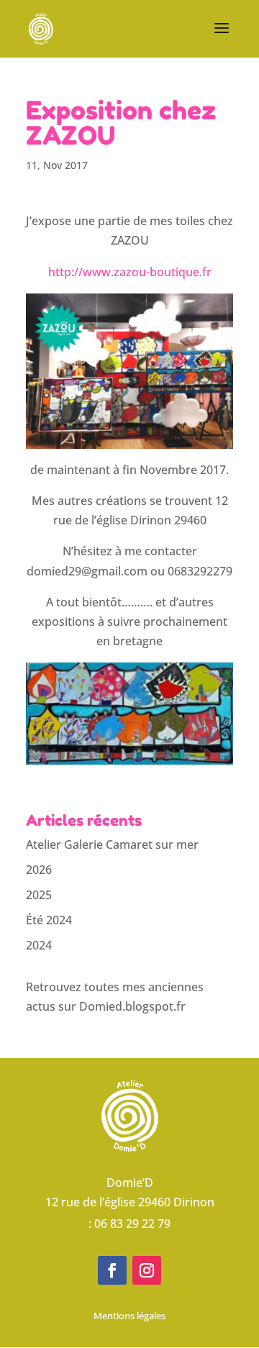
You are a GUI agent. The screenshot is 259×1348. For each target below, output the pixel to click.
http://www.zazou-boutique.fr (130, 272)
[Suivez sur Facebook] (112, 1270)
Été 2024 (49, 920)
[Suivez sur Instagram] (146, 1270)
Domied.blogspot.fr (132, 1006)
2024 (39, 945)
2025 (39, 895)
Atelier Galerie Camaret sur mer (112, 844)
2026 (39, 870)
